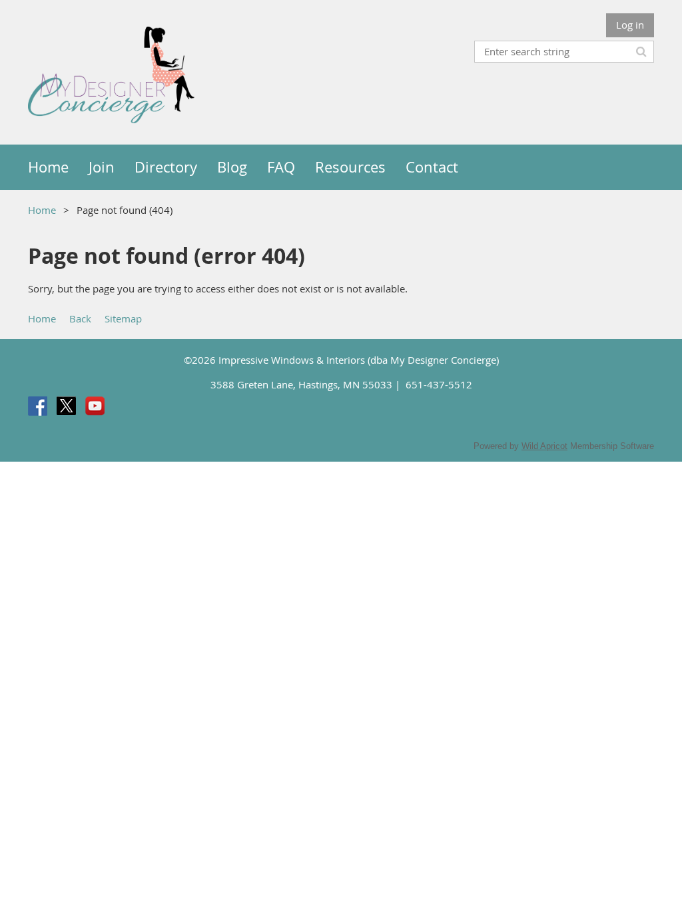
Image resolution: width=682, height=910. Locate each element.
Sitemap (123, 318)
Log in (630, 24)
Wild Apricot (544, 446)
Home (42, 210)
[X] (66, 406)
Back (80, 318)
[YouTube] (95, 406)
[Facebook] (37, 406)
